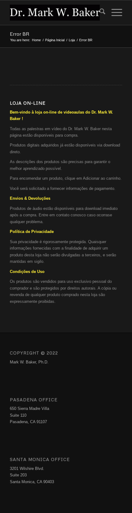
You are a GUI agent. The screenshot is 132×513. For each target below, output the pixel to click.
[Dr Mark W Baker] (54, 12)
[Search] (99, 12)
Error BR (19, 34)
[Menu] (113, 12)
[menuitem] (99, 12)
